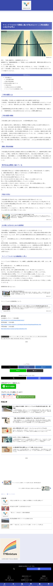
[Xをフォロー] (13, 378)
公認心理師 (45, 336)
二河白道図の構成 (9, 79)
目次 (24, 75)
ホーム (9, 576)
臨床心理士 (29, 338)
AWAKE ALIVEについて (26, 576)
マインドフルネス (5, 336)
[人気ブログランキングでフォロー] (25, 396)
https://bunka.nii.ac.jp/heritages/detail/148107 (12, 320)
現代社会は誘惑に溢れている (11, 83)
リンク (26, 581)
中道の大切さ (8, 85)
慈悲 (12, 338)
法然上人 (23, 338)
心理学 (9, 338)
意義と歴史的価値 (9, 81)
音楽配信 (44, 576)
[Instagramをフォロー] (39, 378)
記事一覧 (9, 578)
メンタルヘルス (34, 336)
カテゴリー (26, 578)
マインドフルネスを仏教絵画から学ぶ (14, 88)
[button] (35, 370)
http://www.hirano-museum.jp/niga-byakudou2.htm (14, 328)
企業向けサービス (43, 578)
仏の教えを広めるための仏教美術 (13, 87)
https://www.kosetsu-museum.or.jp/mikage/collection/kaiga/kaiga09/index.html (21, 324)
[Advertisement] (26, 17)
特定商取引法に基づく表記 (26, 579)
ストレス (19, 336)
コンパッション (13, 336)
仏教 (40, 336)
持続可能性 (17, 338)
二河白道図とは (8, 77)
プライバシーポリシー (43, 579)
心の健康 (3, 338)
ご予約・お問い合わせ (9, 579)
